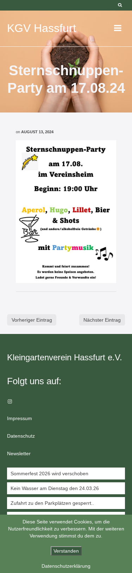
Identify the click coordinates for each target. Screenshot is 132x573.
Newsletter (19, 453)
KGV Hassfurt (41, 28)
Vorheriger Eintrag (32, 320)
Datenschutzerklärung (66, 566)
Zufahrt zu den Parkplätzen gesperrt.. (52, 503)
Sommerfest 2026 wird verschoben (49, 473)
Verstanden (66, 551)
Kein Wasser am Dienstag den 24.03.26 (55, 488)
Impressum (19, 418)
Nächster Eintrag (102, 320)
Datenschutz (21, 436)
